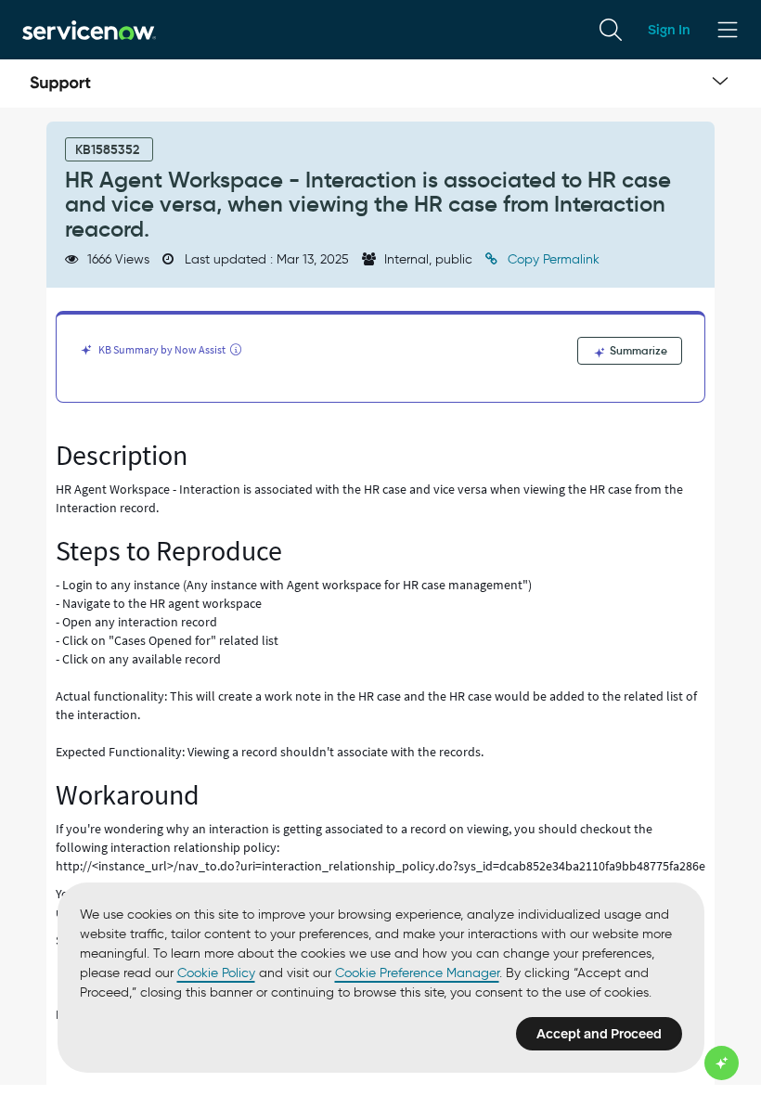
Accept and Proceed (599, 1033)
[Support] (60, 83)
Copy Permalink (552, 259)
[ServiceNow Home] (89, 29)
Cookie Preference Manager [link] (417, 973)
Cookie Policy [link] (216, 973)
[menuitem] (610, 29)
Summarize (637, 350)
